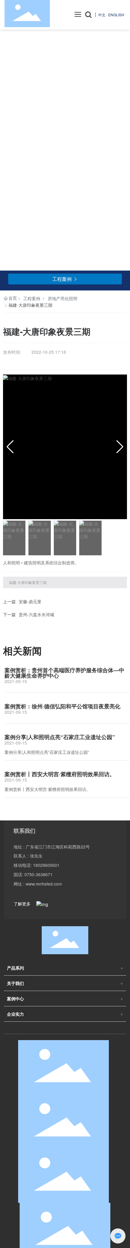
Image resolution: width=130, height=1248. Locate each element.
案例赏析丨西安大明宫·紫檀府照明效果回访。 (60, 774)
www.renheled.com (44, 884)
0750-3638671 (38, 874)
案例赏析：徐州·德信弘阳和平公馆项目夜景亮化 (62, 706)
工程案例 (31, 298)
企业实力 (15, 1014)
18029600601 (46, 865)
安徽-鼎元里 (30, 601)
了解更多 (23, 904)
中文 (102, 14)
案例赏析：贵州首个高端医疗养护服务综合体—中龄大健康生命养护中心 (64, 672)
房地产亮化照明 (62, 298)
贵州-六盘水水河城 (36, 614)
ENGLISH (116, 14)
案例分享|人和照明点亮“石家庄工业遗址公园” (60, 737)
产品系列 (15, 968)
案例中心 (15, 999)
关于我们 (15, 983)
